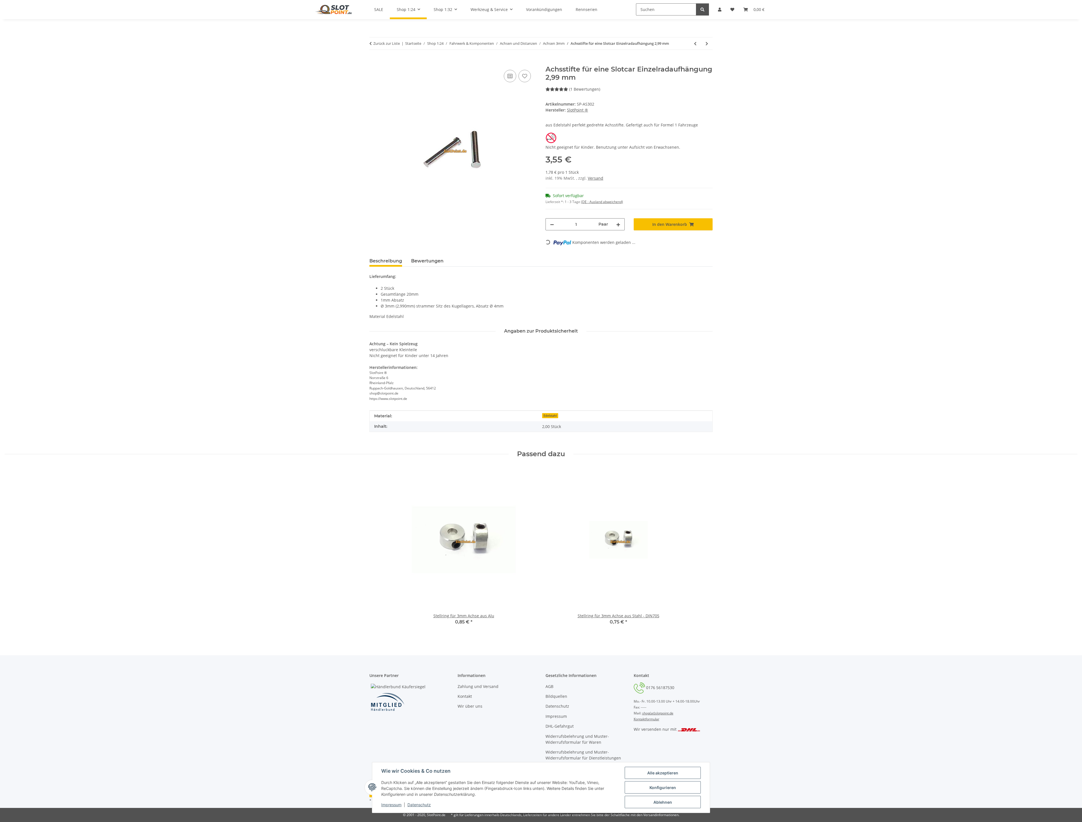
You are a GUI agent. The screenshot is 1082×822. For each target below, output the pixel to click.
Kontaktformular (646, 719)
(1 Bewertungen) (584, 89)
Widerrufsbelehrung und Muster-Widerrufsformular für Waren (577, 739)
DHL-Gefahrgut (560, 726)
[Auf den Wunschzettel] (524, 76)
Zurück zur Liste (386, 43)
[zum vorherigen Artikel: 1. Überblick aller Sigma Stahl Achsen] (695, 43)
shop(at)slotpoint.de (657, 713)
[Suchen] (702, 9)
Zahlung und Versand (478, 686)
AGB (549, 686)
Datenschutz (419, 804)
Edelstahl (550, 416)
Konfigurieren (662, 787)
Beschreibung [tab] (385, 261)
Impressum (391, 804)
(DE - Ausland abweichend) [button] (602, 201)
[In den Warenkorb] (373, 62)
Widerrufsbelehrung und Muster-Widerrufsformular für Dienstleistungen (583, 755)
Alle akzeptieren (662, 772)
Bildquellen (556, 696)
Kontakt (465, 696)
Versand (595, 178)
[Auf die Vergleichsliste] (510, 76)
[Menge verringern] (552, 224)
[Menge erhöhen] (618, 224)
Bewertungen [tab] (427, 261)
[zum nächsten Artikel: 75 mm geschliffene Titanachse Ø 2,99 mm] (707, 43)
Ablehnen (662, 802)
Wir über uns (470, 706)
